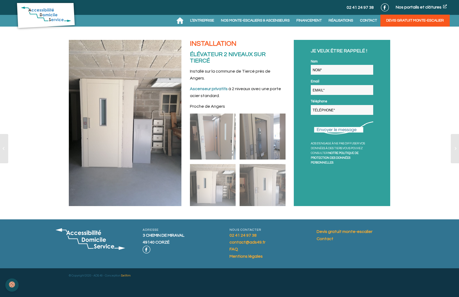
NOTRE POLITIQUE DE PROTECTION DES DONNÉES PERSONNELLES (335, 158)
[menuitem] (180, 21)
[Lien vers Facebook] (385, 7)
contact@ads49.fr (247, 242)
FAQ (234, 249)
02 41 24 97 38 (360, 7)
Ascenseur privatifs (209, 89)
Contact (325, 239)
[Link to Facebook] (146, 250)
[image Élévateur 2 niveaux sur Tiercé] (215, 139)
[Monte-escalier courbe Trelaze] (4, 148)
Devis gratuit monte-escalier (344, 231)
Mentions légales (246, 256)
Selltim (126, 275)
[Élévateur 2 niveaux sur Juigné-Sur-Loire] (455, 148)
